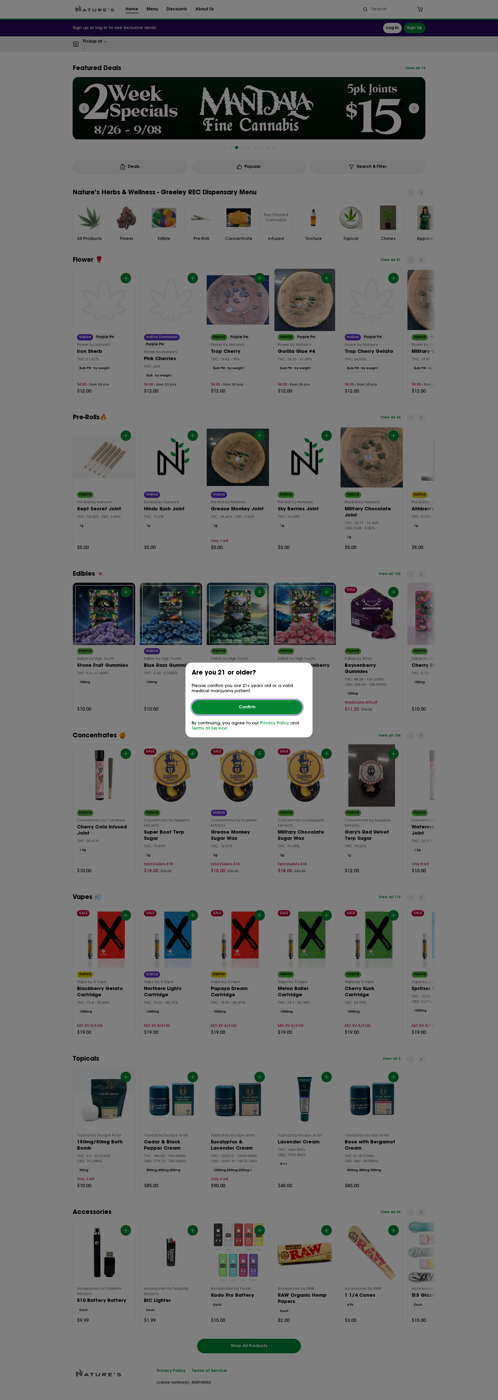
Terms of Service (209, 728)
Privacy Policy (274, 723)
